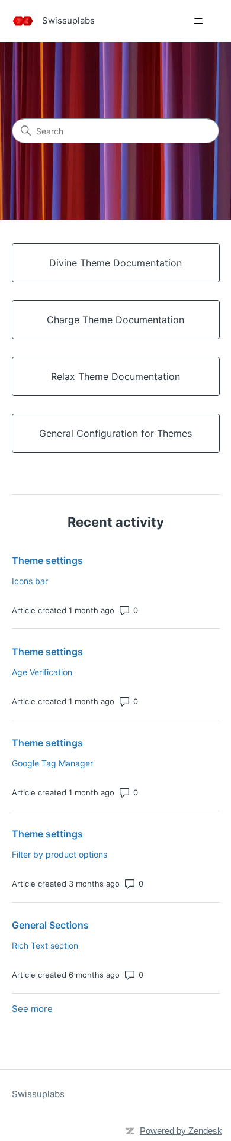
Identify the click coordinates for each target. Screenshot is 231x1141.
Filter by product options (59, 854)
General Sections (50, 925)
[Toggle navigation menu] (199, 21)
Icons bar (30, 581)
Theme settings (47, 560)
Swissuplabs (38, 1094)
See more (32, 1008)
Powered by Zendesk (181, 1131)
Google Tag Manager (52, 763)
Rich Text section (45, 945)
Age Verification (42, 672)
